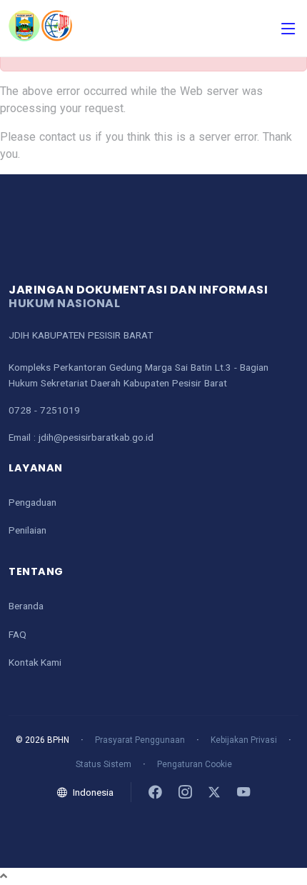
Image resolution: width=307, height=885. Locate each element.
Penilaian (27, 530)
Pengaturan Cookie (194, 764)
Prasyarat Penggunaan (140, 740)
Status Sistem (103, 764)
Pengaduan (32, 502)
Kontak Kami (35, 662)
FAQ (17, 634)
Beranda (26, 605)
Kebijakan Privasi (244, 740)
